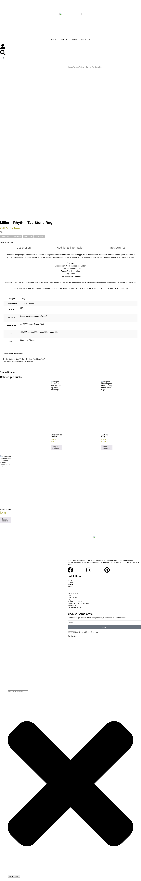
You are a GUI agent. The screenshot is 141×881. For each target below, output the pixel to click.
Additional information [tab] (70, 247)
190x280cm (17, 236)
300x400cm (39, 236)
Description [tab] (23, 247)
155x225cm (5, 236)
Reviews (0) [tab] (117, 247)
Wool (42, 324)
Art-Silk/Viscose (26, 324)
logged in (17, 361)
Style (62, 39)
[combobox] (18, 691)
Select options (55, 447)
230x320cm (28, 236)
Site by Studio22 (74, 636)
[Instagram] (89, 570)
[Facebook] (70, 570)
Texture (76, 67)
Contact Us (85, 39)
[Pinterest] (107, 570)
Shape (74, 39)
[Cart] (3, 58)
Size (2, 232)
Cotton (36, 324)
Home (53, 39)
